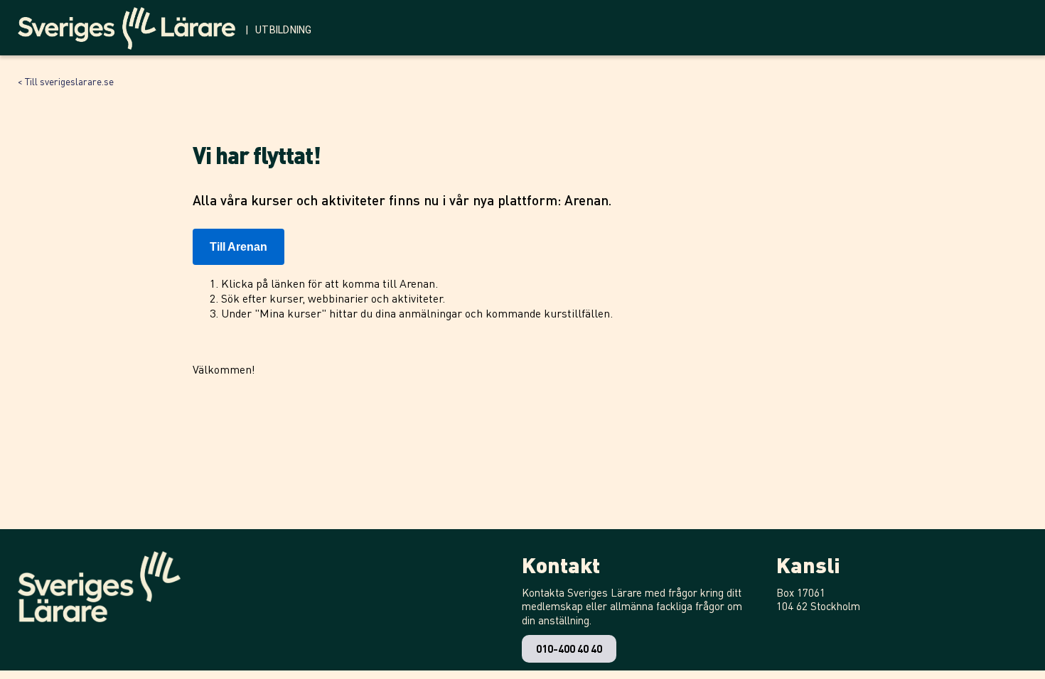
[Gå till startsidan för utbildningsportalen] (132, 25)
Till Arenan (238, 247)
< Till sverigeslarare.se (66, 81)
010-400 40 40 (569, 648)
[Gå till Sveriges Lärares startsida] (99, 586)
